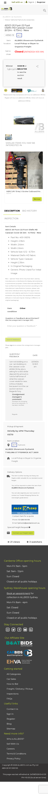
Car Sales (11, 679)
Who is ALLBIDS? (15, 739)
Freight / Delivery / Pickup (20, 689)
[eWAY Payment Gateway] (16, 90)
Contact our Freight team (23, 533)
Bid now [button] (37, 199)
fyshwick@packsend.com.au (29, 523)
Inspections (12, 693)
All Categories (14, 674)
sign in (12, 345)
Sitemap (11, 728)
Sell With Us (13, 744)
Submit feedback (13, 340)
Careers (11, 748)
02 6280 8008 (24, 520)
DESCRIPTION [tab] (12, 211)
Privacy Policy (13, 758)
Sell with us (17, 2)
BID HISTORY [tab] (29, 211)
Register (41, 2)
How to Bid (12, 684)
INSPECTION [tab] (11, 218)
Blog (9, 723)
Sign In (31, 2)
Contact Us (12, 709)
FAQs (9, 698)
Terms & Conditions (16, 753)
